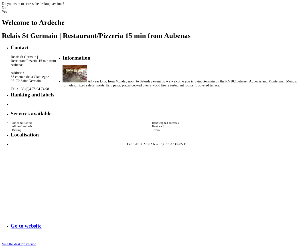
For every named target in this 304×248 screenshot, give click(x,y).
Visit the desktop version (19, 244)
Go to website (26, 226)
